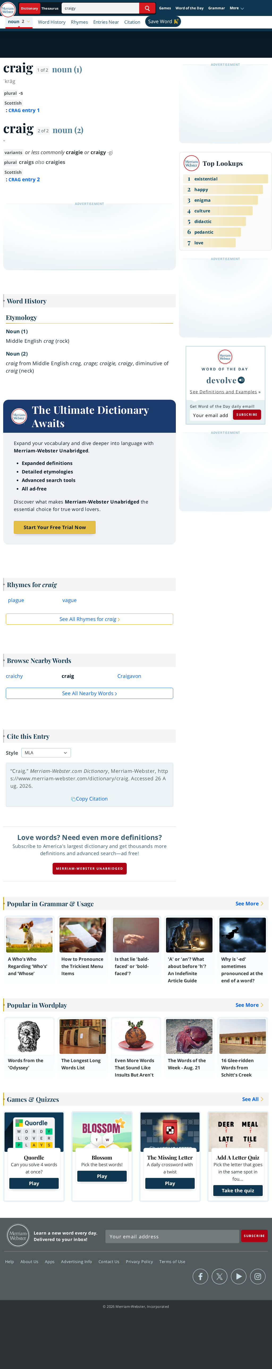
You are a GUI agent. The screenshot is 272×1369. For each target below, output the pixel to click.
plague (16, 600)
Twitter (219, 1277)
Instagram (258, 1277)
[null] (241, 380)
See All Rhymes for (88, 619)
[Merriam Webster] (225, 356)
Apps (50, 1261)
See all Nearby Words (87, 693)
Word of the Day (189, 8)
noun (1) (67, 69)
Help (10, 1261)
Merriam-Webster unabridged (89, 868)
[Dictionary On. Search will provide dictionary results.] (40, 8)
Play (34, 1183)
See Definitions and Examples (223, 392)
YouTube (238, 1277)
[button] (237, 8)
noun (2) (68, 129)
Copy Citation (92, 798)
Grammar (216, 8)
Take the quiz (238, 1190)
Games (165, 8)
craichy (14, 676)
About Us (30, 1261)
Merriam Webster (18, 1235)
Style (12, 752)
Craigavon (129, 676)
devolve (221, 380)
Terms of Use (172, 1261)
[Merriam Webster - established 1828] (8, 7)
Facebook (200, 1277)
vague (69, 600)
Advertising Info (77, 1261)
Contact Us (110, 1261)
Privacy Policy (140, 1261)
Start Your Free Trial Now (55, 527)
